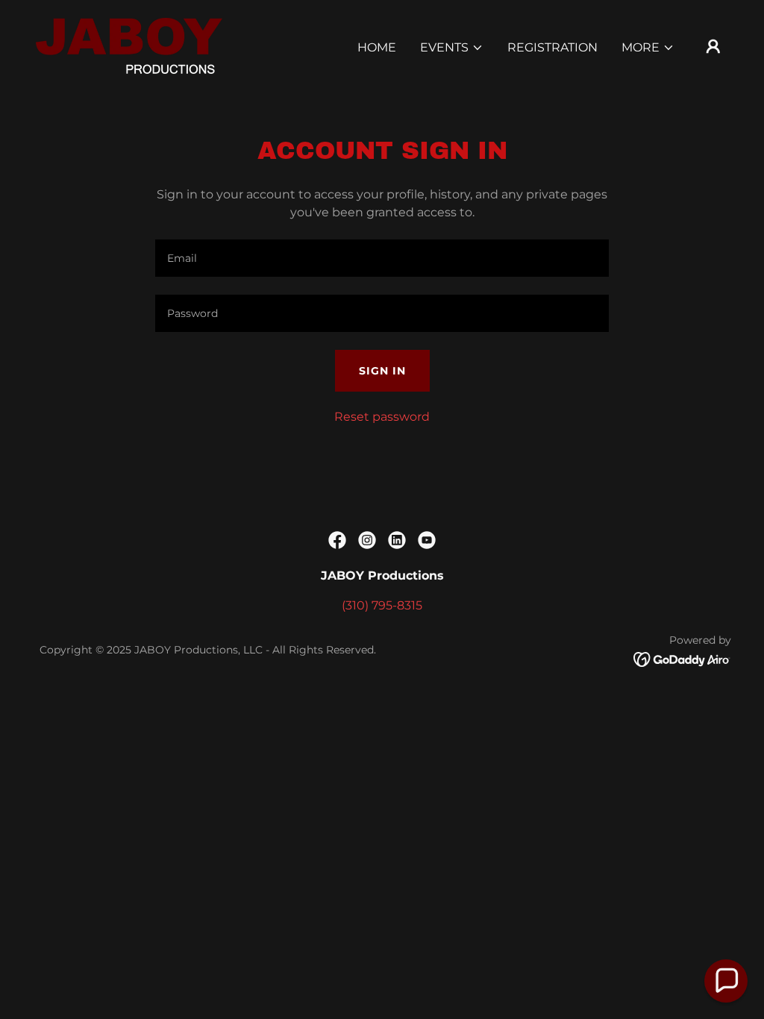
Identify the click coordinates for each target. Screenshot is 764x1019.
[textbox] (382, 258)
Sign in (382, 370)
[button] (451, 48)
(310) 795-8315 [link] (382, 605)
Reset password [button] (382, 417)
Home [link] (376, 47)
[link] (129, 45)
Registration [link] (552, 47)
